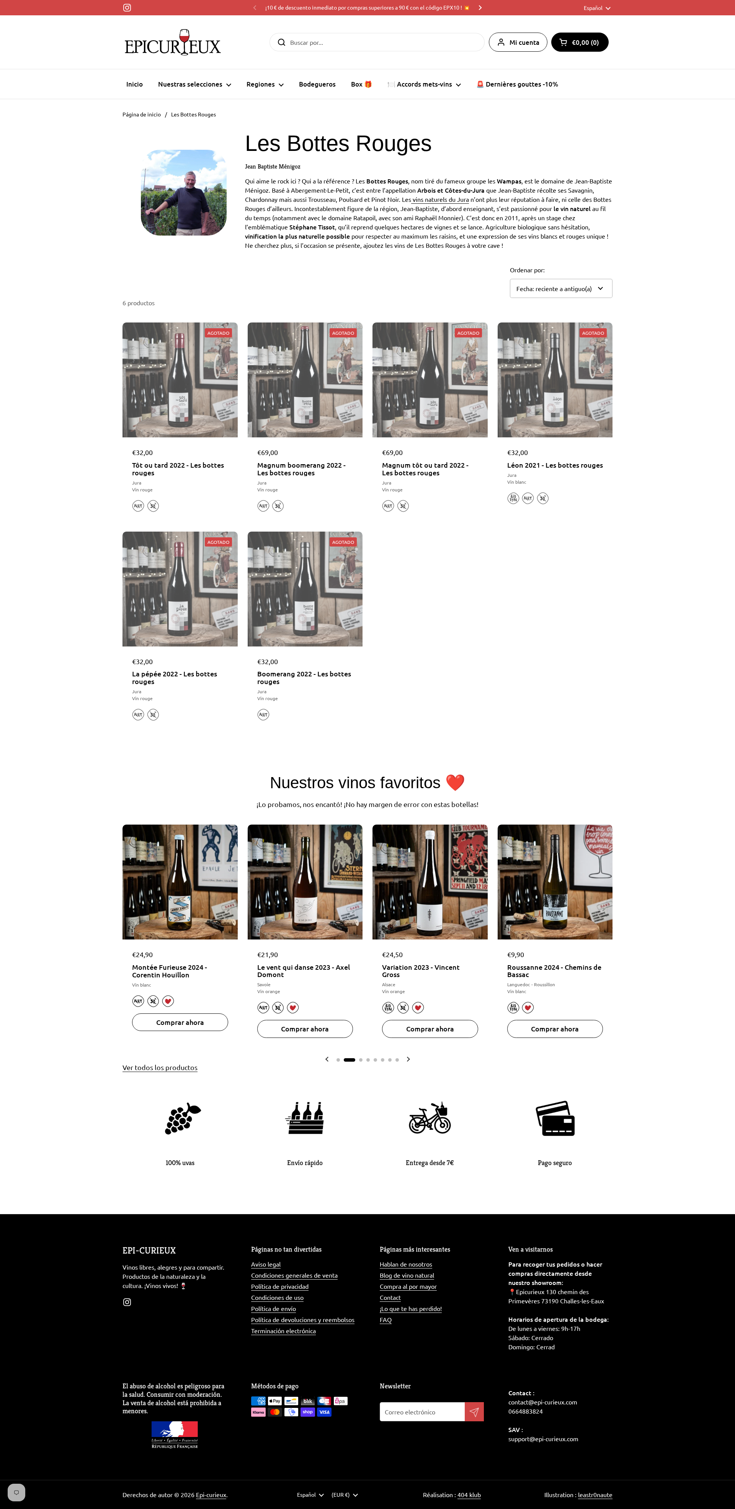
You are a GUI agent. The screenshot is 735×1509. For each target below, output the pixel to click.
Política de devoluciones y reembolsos (302, 1319)
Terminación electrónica (283, 1330)
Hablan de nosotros (406, 1264)
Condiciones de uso (277, 1297)
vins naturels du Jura (440, 199)
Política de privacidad (280, 1286)
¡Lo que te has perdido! (411, 1308)
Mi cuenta (524, 42)
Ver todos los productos (160, 1067)
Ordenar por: (527, 269)
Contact (390, 1297)
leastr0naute (595, 1494)
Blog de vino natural (407, 1275)
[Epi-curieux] (172, 42)
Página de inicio (141, 114)
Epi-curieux (211, 1494)
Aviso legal (266, 1264)
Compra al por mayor (408, 1286)
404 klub (469, 1494)
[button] (580, 42)
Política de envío (273, 1308)
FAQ (386, 1319)
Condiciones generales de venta (294, 1275)
